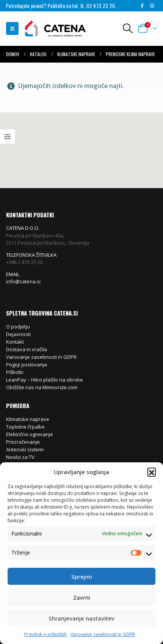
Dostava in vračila (26, 349)
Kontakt (15, 341)
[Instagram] (152, 5)
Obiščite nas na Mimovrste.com (41, 387)
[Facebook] (142, 5)
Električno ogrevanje (29, 434)
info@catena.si (23, 281)
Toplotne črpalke (25, 426)
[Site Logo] (51, 28)
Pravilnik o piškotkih (45, 634)
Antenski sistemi (25, 449)
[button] (151, 472)
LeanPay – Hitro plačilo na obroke (44, 379)
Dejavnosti (18, 334)
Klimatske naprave (27, 419)
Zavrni (81, 597)
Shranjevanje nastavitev (81, 618)
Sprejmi (81, 576)
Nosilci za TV (20, 457)
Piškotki (15, 372)
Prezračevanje (23, 441)
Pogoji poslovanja (26, 364)
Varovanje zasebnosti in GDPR (103, 634)
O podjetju (18, 326)
